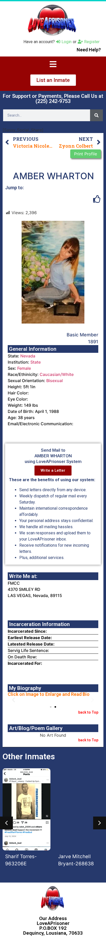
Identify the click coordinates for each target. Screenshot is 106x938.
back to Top (88, 712)
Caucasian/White (57, 374)
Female (24, 368)
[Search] (96, 115)
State (35, 362)
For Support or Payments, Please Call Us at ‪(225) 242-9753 (53, 98)
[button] (13, 699)
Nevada (27, 355)
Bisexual (54, 380)
